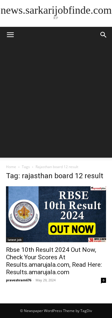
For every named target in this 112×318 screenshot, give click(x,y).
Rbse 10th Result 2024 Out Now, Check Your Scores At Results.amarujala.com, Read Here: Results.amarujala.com (54, 261)
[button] (103, 35)
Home (11, 166)
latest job (15, 240)
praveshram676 (18, 280)
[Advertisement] (56, 102)
